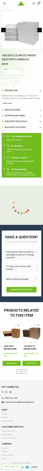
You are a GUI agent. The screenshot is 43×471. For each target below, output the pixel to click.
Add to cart (9, 467)
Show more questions (21, 290)
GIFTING (5, 417)
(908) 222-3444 (11, 398)
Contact (5, 452)
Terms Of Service (8, 438)
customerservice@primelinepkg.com (19, 402)
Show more (7, 103)
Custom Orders (8, 455)
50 (5, 72)
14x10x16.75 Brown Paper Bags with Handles (30, 347)
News (4, 459)
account (33, 3)
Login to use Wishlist (19, 325)
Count (6, 69)
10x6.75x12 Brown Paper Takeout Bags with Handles (10, 347)
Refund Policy (7, 434)
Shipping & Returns (9, 431)
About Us (5, 448)
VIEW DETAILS (12, 363)
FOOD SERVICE (7, 421)
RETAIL (4, 414)
